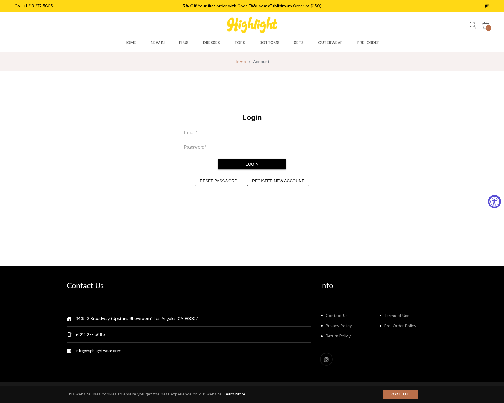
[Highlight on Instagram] (487, 5)
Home (240, 61)
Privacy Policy (339, 325)
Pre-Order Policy (400, 325)
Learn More (234, 394)
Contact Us (337, 315)
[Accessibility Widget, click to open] (494, 201)
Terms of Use (397, 315)
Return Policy (338, 336)
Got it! (400, 394)
